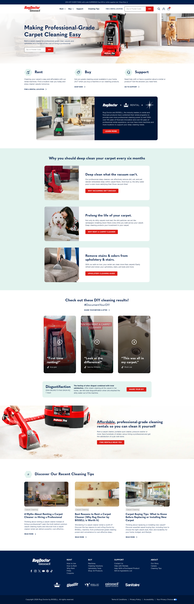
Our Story (155, 563)
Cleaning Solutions (95, 566)
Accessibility (149, 599)
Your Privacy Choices (165, 599)
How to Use (71, 563)
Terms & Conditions (119, 599)
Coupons (70, 573)
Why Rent (71, 568)
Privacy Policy (135, 599)
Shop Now (122, 2)
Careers (154, 566)
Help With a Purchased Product (126, 568)
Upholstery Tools (94, 568)
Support (79, 9)
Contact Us (118, 563)
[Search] (159, 9)
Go (149, 9)
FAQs (69, 571)
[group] (60, 344)
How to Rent (72, 566)
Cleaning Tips (93, 9)
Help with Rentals (121, 566)
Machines (91, 563)
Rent (62, 9)
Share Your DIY (136, 389)
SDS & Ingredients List (123, 571)
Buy (70, 9)
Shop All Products (95, 571)
